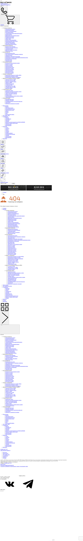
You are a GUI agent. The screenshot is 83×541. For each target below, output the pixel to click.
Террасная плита (8, 55)
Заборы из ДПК (8, 82)
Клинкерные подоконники (10, 58)
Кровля (6, 111)
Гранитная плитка (9, 66)
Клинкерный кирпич (9, 30)
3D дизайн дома (6, 115)
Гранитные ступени (9, 68)
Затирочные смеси (9, 90)
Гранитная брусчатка (9, 67)
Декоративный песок (9, 97)
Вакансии (7, 288)
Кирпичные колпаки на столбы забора (13, 75)
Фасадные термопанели (10, 43)
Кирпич (7, 106)
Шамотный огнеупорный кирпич (12, 35)
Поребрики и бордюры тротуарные (12, 56)
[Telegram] (28, 488)
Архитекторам (8, 124)
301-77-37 (4, 3)
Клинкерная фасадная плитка (11, 41)
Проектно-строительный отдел (11, 295)
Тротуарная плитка (9, 107)
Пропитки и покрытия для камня (12, 103)
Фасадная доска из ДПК (10, 80)
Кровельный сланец (9, 71)
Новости (7, 117)
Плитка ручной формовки (10, 40)
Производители (8, 293)
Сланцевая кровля (9, 48)
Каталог (4, 209)
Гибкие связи (8, 38)
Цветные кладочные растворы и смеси (13, 91)
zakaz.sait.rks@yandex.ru (5, 4)
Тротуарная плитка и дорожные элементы (14, 54)
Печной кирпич (8, 34)
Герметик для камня (9, 100)
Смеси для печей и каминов (11, 93)
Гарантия (7, 128)
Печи (6, 113)
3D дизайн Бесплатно (7, 286)
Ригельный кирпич (9, 32)
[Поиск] (1, 0)
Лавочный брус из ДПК (10, 86)
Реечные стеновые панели (10, 81)
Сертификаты (8, 118)
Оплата (6, 129)
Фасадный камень (9, 70)
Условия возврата (9, 133)
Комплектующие (8, 88)
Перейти (2, 24)
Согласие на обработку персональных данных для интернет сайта (14, 466)
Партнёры (7, 119)
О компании (5, 116)
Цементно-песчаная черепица (11, 47)
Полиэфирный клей (9, 99)
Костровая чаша (8, 59)
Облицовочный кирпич (10, 29)
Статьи (6, 127)
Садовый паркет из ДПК (10, 87)
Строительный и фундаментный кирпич (13, 33)
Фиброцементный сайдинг (11, 44)
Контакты (5, 138)
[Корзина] (10, 19)
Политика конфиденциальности (7, 465)
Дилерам (7, 121)
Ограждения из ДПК (9, 83)
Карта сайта (2, 464)
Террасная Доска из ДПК (10, 79)
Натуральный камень (9, 114)
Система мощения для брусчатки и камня (14, 95)
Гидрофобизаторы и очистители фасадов (13, 101)
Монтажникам (8, 125)
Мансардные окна (9, 51)
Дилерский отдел (9, 294)
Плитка (6, 112)
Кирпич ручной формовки (10, 31)
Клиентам (5, 126)
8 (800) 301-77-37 (8, 463)
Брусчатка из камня (9, 72)
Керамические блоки (9, 36)
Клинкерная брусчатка (10, 53)
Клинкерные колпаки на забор (11, 76)
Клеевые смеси (8, 94)
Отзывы (7, 132)
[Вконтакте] (9, 488)
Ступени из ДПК (8, 84)
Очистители (7, 102)
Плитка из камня (8, 65)
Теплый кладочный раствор (11, 92)
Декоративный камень (10, 42)
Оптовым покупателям (10, 134)
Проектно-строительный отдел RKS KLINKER (15, 122)
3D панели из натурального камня (12, 63)
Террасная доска (8, 60)
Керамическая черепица (10, 46)
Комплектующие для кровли (11, 49)
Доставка (7, 130)
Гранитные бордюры (9, 69)
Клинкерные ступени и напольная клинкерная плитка (16, 57)
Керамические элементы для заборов (13, 77)
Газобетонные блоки (9, 37)
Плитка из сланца (9, 64)
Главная (4, 208)
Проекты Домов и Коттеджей (11, 123)
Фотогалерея (5, 105)
